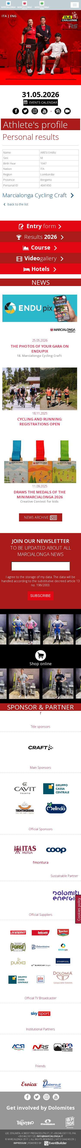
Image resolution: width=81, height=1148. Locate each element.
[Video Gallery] (67, 111)
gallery (41, 258)
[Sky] (40, 1016)
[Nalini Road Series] (69, 26)
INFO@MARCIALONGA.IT (50, 1136)
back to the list (17, 204)
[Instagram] (35, 111)
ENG (13, 16)
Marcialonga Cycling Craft (35, 195)
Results (40, 237)
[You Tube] (44, 111)
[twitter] (25, 111)
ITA (4, 16)
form (41, 226)
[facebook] (16, 111)
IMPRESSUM (20, 1143)
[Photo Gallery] (58, 111)
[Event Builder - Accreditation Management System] (55, 1143)
